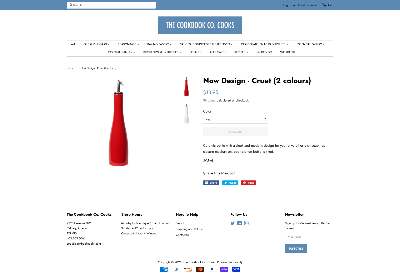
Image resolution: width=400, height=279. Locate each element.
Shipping (209, 100)
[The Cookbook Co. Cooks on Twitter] (232, 224)
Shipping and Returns (189, 229)
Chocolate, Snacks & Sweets (263, 44)
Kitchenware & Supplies (161, 52)
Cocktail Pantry (120, 52)
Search (180, 223)
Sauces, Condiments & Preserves (205, 44)
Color (207, 111)
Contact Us (182, 235)
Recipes (240, 52)
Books (195, 52)
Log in (287, 5)
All (73, 44)
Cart (330, 5)
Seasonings (127, 44)
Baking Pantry (158, 44)
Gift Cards (218, 52)
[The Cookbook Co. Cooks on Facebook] (239, 224)
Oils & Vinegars (96, 44)
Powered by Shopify (229, 262)
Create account (307, 5)
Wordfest (287, 52)
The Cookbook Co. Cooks (199, 262)
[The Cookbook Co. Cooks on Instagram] (246, 224)
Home (70, 68)
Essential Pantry (309, 44)
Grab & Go (264, 52)
